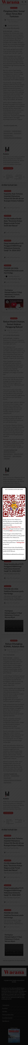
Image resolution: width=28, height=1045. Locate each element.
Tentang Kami (20, 542)
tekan (11, 530)
